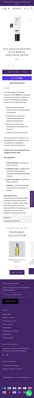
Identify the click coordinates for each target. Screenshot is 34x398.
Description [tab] (7, 88)
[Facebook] (3, 355)
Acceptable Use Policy (10, 331)
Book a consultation (32, 199)
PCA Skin (9, 49)
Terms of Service (8, 324)
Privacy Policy (6, 328)
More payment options (17, 83)
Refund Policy (6, 314)
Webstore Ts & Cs (8, 318)
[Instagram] (7, 355)
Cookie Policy (6, 334)
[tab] (17, 217)
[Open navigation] (3, 8)
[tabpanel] (17, 153)
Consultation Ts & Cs (9, 321)
